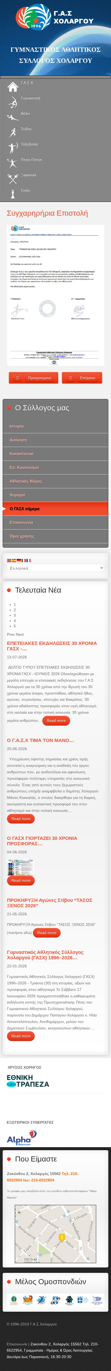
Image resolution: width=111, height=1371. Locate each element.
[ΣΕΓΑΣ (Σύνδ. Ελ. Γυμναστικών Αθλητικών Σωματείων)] (55, 1300)
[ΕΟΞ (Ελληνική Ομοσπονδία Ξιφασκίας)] (83, 1300)
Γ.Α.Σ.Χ (26, 82)
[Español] (14, 560)
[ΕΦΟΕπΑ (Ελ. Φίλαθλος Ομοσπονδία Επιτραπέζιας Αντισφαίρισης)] (97, 1300)
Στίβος (26, 128)
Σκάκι (25, 190)
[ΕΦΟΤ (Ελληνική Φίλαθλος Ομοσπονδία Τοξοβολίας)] (27, 1300)
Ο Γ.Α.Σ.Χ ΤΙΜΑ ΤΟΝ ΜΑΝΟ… (40, 740)
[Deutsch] (19, 560)
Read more (56, 720)
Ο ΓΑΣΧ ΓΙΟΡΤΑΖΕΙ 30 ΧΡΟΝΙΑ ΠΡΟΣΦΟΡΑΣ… (42, 841)
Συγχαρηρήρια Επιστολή (47, 213)
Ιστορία (17, 426)
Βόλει (25, 113)
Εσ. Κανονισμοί (24, 467)
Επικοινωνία (21, 522)
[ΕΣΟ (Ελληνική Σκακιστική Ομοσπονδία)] (69, 1300)
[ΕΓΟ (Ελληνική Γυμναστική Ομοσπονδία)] (13, 1300)
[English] (9, 560)
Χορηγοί (17, 495)
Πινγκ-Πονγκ (31, 159)
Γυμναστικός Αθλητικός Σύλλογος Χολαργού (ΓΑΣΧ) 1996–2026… (45, 955)
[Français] (28, 560)
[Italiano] (24, 560)
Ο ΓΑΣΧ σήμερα (24, 508)
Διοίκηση (18, 440)
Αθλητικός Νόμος (26, 481)
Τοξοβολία (29, 144)
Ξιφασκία (28, 175)
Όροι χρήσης (22, 536)
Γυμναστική (30, 98)
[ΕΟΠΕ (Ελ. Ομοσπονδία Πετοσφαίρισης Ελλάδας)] (41, 1300)
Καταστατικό (22, 453)
